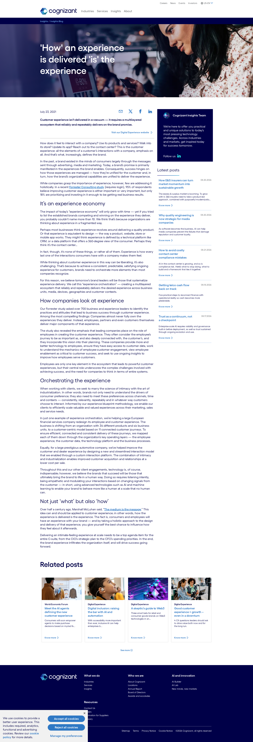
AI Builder (176, 681)
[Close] (84, 713)
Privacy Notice (149, 731)
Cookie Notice (166, 731)
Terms (136, 731)
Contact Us (89, 708)
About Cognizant (136, 681)
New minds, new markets (184, 689)
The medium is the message (122, 509)
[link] (122, 111)
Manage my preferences (66, 735)
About (128, 11)
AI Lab (175, 685)
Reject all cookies (66, 727)
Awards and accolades (139, 696)
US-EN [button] (207, 3)
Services (102, 11)
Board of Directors (137, 692)
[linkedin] (179, 156)
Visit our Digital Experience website (130, 132)
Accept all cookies (66, 718)
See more (125, 650)
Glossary (88, 719)
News (173, 3)
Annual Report (135, 689)
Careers (163, 3)
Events (182, 3)
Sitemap (126, 731)
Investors (192, 3)
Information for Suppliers (96, 715)
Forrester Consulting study (86, 187)
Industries (87, 11)
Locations (132, 685)
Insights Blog (56, 21)
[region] (44, 726)
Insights (116, 11)
